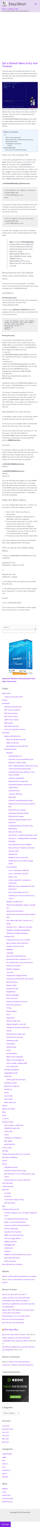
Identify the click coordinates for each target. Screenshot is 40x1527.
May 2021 (5, 1439)
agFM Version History (11, 720)
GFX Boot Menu (11, 1053)
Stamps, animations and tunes (16, 1001)
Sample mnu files (12, 988)
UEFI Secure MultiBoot (10, 1157)
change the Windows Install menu (18, 1027)
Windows (9, 753)
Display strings (11, 985)
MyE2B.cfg (8, 1089)
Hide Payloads (11, 1047)
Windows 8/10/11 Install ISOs (18, 781)
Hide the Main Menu (9, 148)
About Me (5, 1190)
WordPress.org (7, 1502)
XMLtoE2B (12, 797)
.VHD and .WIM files (15, 794)
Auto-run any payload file (13, 137)
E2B (3, 1460)
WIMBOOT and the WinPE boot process (17, 1254)
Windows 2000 (14, 851)
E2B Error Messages (11, 1228)
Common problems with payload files (17, 1225)
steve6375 (6, 1365)
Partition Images (7, 1122)
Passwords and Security (14, 1037)
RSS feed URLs (11, 1329)
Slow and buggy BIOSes (12, 1238)
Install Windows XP (15, 756)
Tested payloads (7, 1186)
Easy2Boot (17, 4)
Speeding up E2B (12, 1040)
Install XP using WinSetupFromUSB (21, 800)
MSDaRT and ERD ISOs (14, 902)
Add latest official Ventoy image (15, 1170)
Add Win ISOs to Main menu (15, 1034)
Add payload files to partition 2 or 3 (18, 959)
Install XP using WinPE (16, 778)
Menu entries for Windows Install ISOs (22, 848)
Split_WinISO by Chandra (17, 810)
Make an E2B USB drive (12, 736)
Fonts (8, 1014)
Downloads (6, 703)
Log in (4, 1492)
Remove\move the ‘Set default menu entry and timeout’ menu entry (19, 140)
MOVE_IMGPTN (9, 1144)
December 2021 (7, 1429)
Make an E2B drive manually (16, 739)
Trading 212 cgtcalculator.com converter (16, 1154)
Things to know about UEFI (13, 697)
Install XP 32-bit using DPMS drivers (21, 759)
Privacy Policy (7, 1148)
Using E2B (7, 1076)
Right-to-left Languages (14, 1057)
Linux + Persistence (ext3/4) (18, 873)
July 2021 (5, 1432)
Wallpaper (9, 949)
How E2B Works (7, 1183)
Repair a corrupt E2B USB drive (15, 1222)
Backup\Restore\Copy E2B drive (17, 746)
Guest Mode (10, 1044)
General (4, 1464)
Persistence (6, 1470)
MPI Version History (11, 716)
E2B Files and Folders (13, 966)
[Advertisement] (20, 33)
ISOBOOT (7, 1251)
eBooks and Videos (8, 1109)
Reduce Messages (12, 995)
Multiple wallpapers (13, 969)
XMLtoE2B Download (11, 726)
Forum (4, 1115)
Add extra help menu (13, 1021)
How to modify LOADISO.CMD (16, 1063)
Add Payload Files (10, 749)
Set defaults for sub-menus (14, 143)
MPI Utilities (8, 1141)
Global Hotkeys (11, 1011)
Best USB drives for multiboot (12, 1264)
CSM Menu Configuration (13, 1138)
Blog (3, 1206)
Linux (4, 1467)
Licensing (7, 1193)
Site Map (5, 1151)
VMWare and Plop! (10, 1241)
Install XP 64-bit (14, 791)
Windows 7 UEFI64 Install (17, 763)
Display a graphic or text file (16, 1024)
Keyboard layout (12, 982)
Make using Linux (10, 1102)
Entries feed (6, 1495)
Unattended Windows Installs (18, 813)
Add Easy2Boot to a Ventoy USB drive (17, 1180)
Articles (4, 700)
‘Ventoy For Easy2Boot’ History (14, 729)
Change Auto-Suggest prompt (16, 975)
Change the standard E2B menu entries (19, 979)
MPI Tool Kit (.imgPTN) (12, 710)
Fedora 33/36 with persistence (19, 1362)
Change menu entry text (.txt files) (18, 940)
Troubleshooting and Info (10, 1209)
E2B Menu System (10, 1083)
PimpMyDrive (11, 992)
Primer (6, 1092)
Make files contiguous (11, 1086)
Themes (9, 1031)
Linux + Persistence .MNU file (19, 870)
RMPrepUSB (8, 723)
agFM (4, 1457)
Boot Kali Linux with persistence (13, 1322)
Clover (8, 1050)
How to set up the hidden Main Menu (16, 150)
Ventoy (4, 1164)
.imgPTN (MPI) (7, 1454)
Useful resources (10, 1261)
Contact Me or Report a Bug (14, 1199)
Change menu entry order (15, 946)
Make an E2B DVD (12, 743)
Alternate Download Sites (13, 707)
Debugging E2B (9, 1245)
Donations (7, 1196)
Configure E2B (9, 936)
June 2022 (5, 1426)
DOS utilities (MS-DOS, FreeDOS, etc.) (19, 920)
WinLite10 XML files (15, 832)
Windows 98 (13, 854)
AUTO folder (8, 1099)
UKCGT (4, 1160)
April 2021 (5, 1442)
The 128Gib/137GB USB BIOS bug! (16, 1219)
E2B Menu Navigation (11, 1070)
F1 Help (8, 1008)
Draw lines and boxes (13, 1005)
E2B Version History (11, 713)
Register (5, 1489)
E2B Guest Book (9, 1203)
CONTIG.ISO (8, 1248)
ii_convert (5, 1118)
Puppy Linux (13, 877)
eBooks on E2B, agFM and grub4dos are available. (19, 1276)
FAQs (4, 1112)
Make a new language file (15, 1060)
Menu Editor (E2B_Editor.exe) (16, 956)
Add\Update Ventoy (11, 1167)
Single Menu (10, 1018)
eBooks (4, 1105)
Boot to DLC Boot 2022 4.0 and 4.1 (14, 1294)
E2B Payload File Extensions (16, 1079)
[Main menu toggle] (36, 4)
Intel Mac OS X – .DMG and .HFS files (19, 927)
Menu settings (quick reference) (17, 943)
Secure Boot (8, 1096)
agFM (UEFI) (6, 693)
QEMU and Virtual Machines (13, 1235)
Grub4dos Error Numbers (12, 1232)
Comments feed (7, 1498)
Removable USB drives (12, 1258)
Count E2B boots (12, 1066)
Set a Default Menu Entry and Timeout (19, 962)
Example (9, 145)
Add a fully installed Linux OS (18, 892)
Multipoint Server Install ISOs (18, 857)
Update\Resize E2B (10, 1073)
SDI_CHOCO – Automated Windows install (23, 835)
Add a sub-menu (12, 998)
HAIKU (8, 924)
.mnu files (9, 972)
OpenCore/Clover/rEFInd (14, 911)
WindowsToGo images (16, 816)
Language (9, 953)
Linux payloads (11, 867)
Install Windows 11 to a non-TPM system (16, 1316)
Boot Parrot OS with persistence (13, 1319)
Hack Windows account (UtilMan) (20, 844)
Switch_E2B (8, 1131)
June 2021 (5, 1435)
